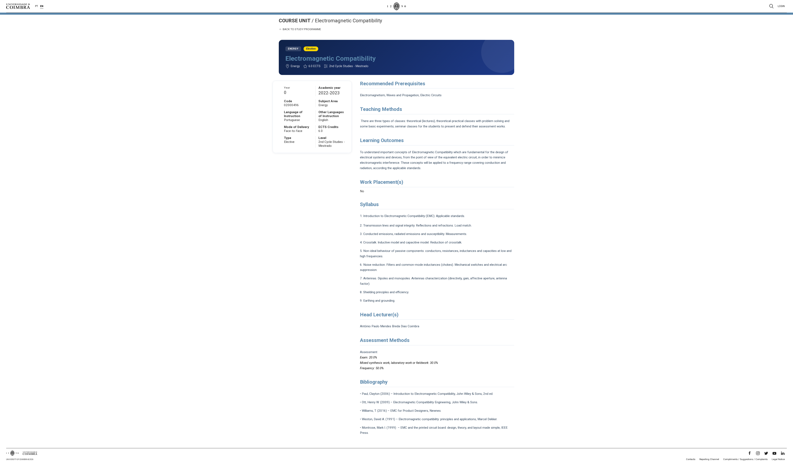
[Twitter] (766, 453)
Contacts (690, 459)
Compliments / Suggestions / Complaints (745, 459)
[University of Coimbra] (18, 6)
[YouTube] (774, 453)
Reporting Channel (709, 459)
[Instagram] (758, 453)
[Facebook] (750, 453)
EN (41, 6)
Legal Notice (778, 459)
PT (36, 6)
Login (781, 6)
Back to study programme (301, 29)
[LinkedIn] (783, 453)
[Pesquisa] (771, 6)
